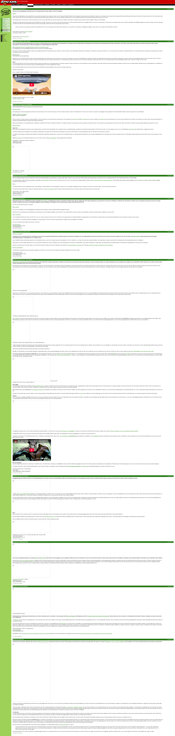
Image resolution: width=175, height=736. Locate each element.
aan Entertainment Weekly (63, 724)
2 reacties (20, 256)
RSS (3, 37)
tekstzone (53, 4)
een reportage (84, 119)
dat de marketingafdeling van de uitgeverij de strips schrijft (142, 351)
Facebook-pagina (85, 466)
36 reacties (20, 101)
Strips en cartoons (5, 28)
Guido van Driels (136, 236)
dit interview (75, 119)
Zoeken (4, 35)
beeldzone (47, 4)
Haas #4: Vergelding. (28, 31)
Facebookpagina (53, 137)
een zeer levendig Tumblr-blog (74, 466)
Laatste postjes (5, 18)
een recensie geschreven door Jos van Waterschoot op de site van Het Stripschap (96, 633)
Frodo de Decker (46, 180)
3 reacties (20, 195)
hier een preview (18, 137)
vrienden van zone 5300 (39, 4)
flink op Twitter (127, 353)
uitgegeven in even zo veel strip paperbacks (115, 641)
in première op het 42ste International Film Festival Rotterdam (100, 245)
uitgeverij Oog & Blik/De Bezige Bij (24, 493)
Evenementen (5, 24)
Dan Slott (113, 353)
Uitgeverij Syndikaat (17, 98)
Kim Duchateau (44, 200)
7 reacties (20, 38)
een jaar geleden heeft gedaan (37, 389)
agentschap (71, 4)
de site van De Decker (49, 188)
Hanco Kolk (42, 557)
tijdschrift (64, 4)
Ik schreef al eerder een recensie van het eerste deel (98, 616)
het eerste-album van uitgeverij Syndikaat (103, 180)
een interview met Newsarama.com (64, 355)
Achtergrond (5, 27)
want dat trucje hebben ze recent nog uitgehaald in (124, 431)
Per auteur (4, 21)
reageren (20, 636)
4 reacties (20, 228)
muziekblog (24, 4)
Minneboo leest (5, 30)
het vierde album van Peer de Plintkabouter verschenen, (36, 633)
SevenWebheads (95, 436)
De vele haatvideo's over (68, 436)
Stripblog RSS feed (6, 31)
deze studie (101, 119)
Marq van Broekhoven (71, 616)
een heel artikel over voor (67, 431)
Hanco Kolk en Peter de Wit (18, 579)
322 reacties (21, 538)
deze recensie (26, 36)
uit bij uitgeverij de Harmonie (26, 560)
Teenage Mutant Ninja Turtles (49, 516)
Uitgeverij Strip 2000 (17, 629)
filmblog (18, 4)
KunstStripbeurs (29, 106)
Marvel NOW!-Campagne (39, 385)
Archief (4, 36)
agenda (58, 4)
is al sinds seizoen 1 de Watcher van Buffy (73, 707)
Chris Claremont (16, 318)
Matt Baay (37, 43)
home (14, 4)
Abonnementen (5, 41)
